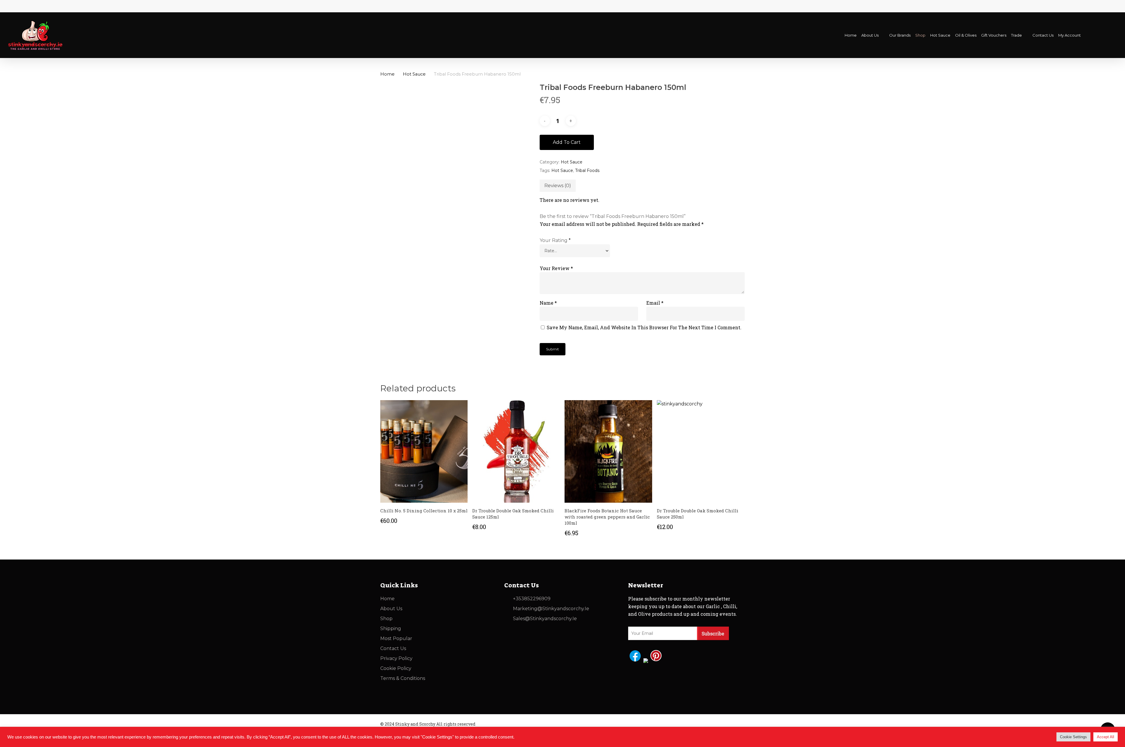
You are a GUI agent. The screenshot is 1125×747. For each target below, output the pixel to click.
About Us (391, 608)
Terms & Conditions (402, 678)
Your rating (555, 240)
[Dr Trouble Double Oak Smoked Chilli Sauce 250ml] (700, 451)
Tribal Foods (587, 170)
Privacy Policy (396, 658)
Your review (556, 268)
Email (655, 303)
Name (548, 303)
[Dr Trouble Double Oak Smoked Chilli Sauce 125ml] (516, 451)
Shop (386, 618)
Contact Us (393, 648)
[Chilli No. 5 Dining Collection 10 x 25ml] (424, 451)
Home (387, 74)
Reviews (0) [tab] (557, 185)
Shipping (390, 628)
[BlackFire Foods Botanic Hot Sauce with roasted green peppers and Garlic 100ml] (608, 451)
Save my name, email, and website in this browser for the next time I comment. (644, 327)
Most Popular (396, 638)
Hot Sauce (414, 74)
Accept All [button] (1105, 737)
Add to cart (567, 142)
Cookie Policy (395, 668)
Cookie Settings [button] (1073, 737)
